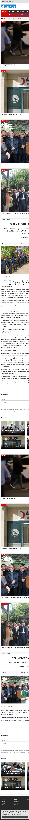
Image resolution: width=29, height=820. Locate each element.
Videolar (13, 11)
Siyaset (17, 801)
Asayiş (8, 653)
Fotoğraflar (21, 11)
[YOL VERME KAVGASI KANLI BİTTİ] (13, 441)
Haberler (3, 219)
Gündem (17, 804)
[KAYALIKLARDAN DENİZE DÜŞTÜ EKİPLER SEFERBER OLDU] (13, 769)
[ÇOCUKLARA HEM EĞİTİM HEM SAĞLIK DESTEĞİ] (13, 427)
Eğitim (3, 804)
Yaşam (16, 803)
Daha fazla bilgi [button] (17, 814)
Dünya (17, 15)
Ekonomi (11, 15)
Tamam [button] (15, 817)
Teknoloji (17, 799)
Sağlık (3, 801)
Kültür (22, 15)
